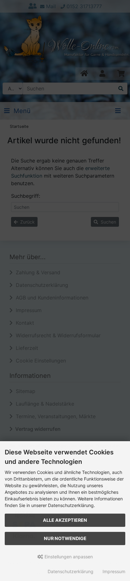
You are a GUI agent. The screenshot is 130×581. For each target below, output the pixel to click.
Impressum (114, 571)
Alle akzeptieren (65, 520)
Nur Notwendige (65, 538)
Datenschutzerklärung (70, 571)
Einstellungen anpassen (68, 556)
